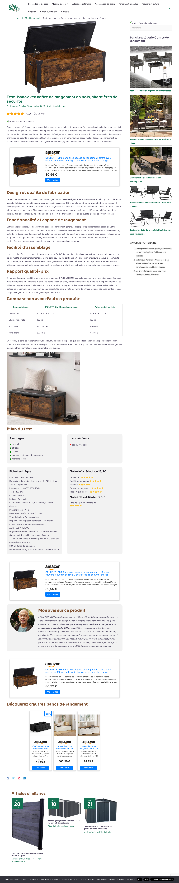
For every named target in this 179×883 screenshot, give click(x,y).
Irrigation (32, 11)
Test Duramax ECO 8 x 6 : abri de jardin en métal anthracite (98, 827)
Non (146, 879)
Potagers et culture (150, 4)
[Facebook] (8, 778)
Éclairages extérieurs (81, 4)
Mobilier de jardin (60, 4)
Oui (139, 879)
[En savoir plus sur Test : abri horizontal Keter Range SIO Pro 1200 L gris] (28, 824)
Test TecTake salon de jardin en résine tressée (150, 91)
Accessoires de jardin (105, 4)
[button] (169, 7)
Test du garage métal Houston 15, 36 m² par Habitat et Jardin (64, 822)
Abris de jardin (17, 859)
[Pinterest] (19, 778)
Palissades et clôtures (38, 4)
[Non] (176, 879)
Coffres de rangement (33, 859)
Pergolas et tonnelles (128, 4)
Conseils (65, 11)
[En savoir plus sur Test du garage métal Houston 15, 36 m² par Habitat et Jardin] (64, 808)
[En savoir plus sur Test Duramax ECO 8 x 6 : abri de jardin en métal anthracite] (101, 811)
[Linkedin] (24, 778)
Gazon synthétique (48, 11)
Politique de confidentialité (162, 879)
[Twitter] (13, 778)
